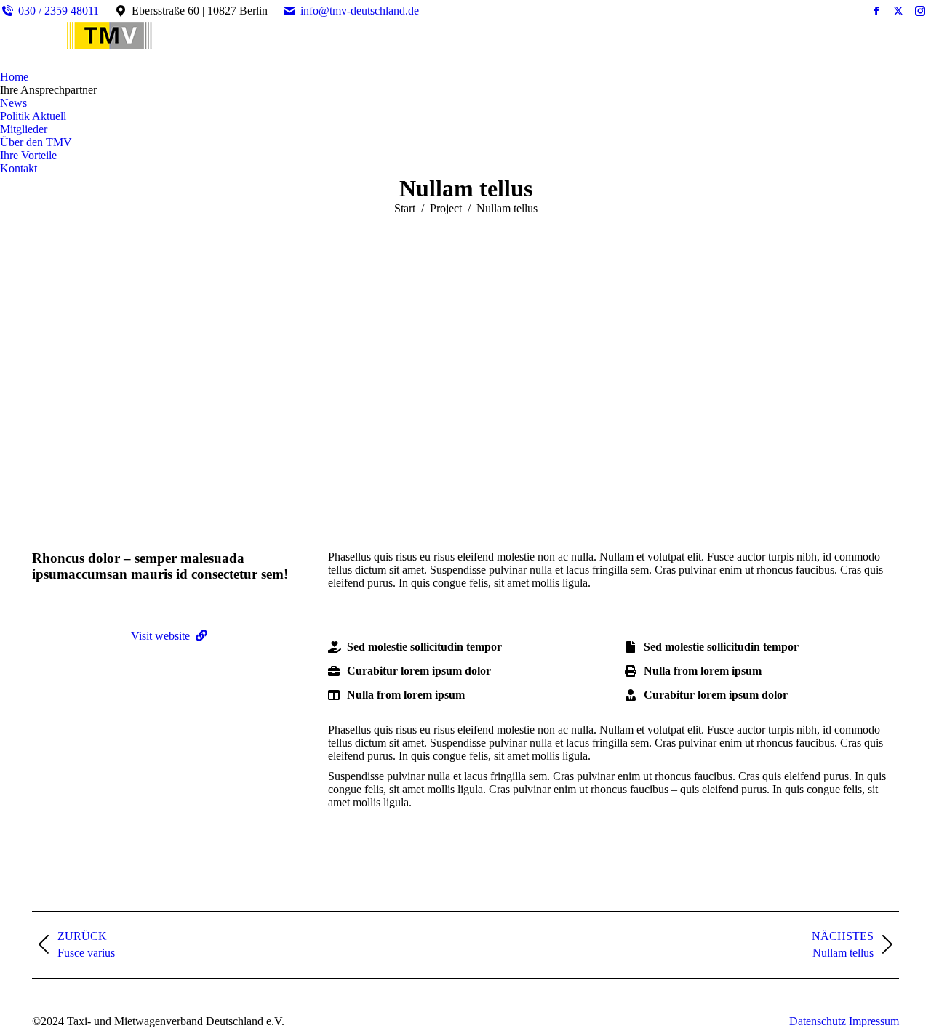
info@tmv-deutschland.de (359, 10)
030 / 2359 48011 (58, 10)
